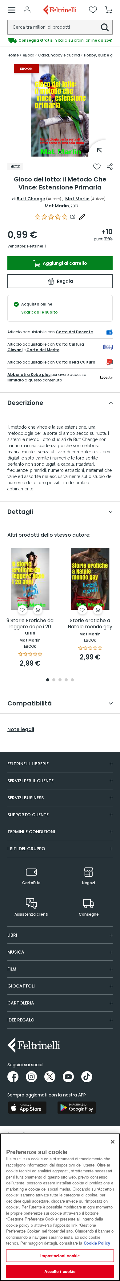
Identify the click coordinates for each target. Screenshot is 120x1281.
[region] (60, 1207)
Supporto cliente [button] (28, 815)
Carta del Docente (74, 332)
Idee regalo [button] (20, 1020)
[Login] (27, 10)
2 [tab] (54, 680)
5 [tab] (72, 680)
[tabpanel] (60, 110)
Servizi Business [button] (25, 798)
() (72, 216)
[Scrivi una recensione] (82, 216)
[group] (60, 40)
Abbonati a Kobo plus (28, 374)
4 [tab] (66, 680)
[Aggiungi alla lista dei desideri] (97, 167)
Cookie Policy (97, 1243)
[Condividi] (110, 166)
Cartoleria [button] (20, 1003)
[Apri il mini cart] (108, 9)
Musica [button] (15, 952)
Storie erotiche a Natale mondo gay (90, 624)
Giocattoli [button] (21, 986)
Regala (64, 281)
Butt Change (31, 199)
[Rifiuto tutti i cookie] (112, 1142)
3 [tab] (60, 680)
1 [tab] (60, 152)
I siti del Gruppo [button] (26, 849)
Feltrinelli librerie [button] (28, 764)
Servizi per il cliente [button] (30, 781)
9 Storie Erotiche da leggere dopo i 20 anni (30, 627)
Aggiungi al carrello (64, 263)
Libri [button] (12, 935)
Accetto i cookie (59, 1271)
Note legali (20, 729)
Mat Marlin (77, 199)
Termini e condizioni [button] (31, 832)
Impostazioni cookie (60, 1255)
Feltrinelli (36, 246)
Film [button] (11, 969)
